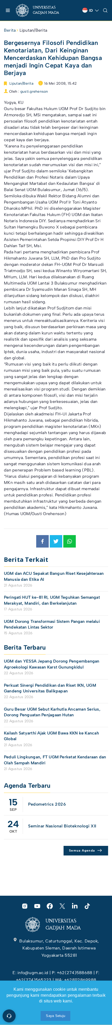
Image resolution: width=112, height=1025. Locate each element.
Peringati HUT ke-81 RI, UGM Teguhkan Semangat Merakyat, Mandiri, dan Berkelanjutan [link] (52, 600)
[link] (42, 10)
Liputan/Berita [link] (33, 30)
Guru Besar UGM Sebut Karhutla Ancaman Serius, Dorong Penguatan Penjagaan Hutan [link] (52, 712)
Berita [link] (10, 30)
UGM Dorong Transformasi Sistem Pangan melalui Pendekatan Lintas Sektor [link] (52, 624)
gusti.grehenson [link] (34, 91)
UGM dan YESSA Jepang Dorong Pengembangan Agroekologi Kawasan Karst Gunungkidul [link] (51, 664)
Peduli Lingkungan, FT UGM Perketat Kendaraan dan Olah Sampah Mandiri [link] (55, 759)
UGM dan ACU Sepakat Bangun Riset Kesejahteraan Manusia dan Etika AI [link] (54, 576)
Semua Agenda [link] (82, 850)
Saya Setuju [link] (55, 1016)
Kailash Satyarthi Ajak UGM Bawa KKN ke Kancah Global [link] (51, 736)
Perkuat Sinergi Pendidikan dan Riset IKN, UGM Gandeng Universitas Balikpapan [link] (50, 688)
